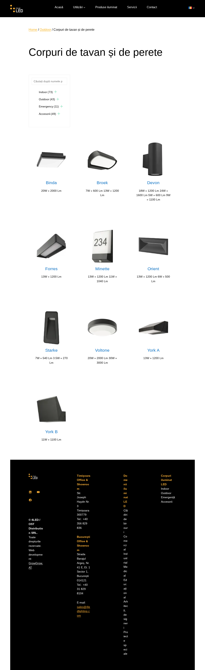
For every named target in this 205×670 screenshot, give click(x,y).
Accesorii (47, 113)
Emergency (49, 106)
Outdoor (45, 29)
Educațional (125, 589)
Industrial (126, 558)
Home (33, 29)
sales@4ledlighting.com (83, 611)
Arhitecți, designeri (126, 614)
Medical (126, 571)
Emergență (168, 497)
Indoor (46, 92)
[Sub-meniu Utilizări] (84, 7)
